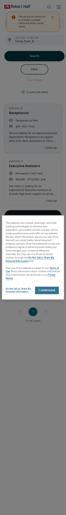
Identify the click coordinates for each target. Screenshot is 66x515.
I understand (47, 290)
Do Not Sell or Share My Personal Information (18, 290)
